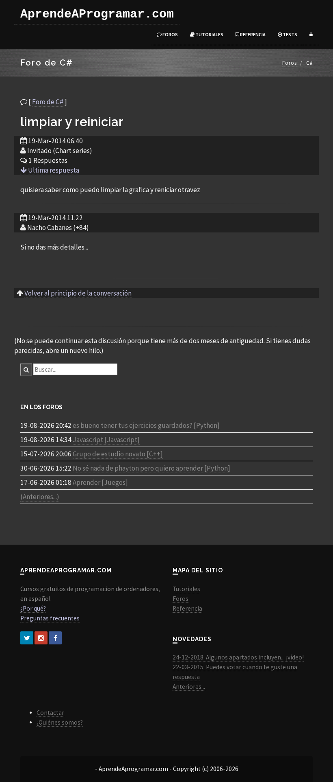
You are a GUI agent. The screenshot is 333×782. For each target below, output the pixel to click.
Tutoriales (209, 34)
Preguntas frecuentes (50, 618)
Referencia (252, 34)
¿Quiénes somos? (60, 722)
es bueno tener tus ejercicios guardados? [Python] (146, 425)
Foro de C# (47, 101)
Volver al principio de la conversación (78, 293)
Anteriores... (189, 686)
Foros (170, 34)
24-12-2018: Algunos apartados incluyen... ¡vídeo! (238, 657)
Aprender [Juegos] (100, 482)
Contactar (50, 712)
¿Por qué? (33, 608)
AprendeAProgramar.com (97, 14)
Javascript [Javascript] (106, 439)
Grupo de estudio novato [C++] (118, 453)
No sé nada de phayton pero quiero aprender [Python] (151, 468)
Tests (289, 34)
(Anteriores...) (39, 496)
